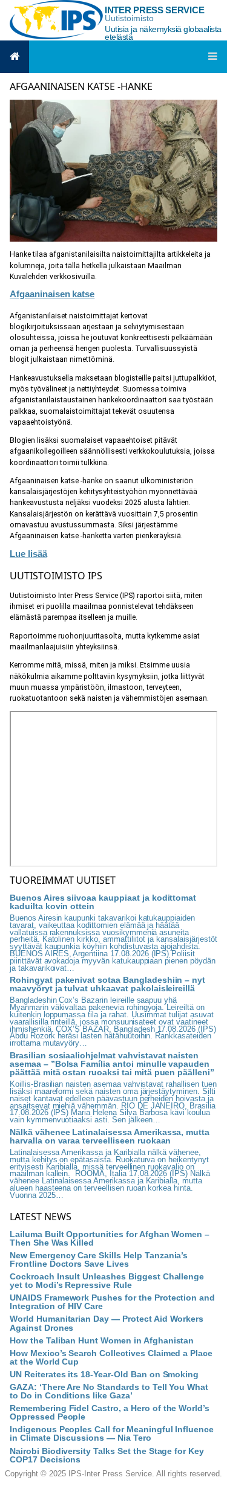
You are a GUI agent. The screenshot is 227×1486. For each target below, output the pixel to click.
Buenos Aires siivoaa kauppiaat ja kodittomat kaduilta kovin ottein (103, 902)
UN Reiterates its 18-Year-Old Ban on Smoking (104, 1374)
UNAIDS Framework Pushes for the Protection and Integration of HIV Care (112, 1302)
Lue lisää (28, 553)
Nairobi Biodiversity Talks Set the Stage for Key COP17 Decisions (107, 1455)
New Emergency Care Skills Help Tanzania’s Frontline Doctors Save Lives (99, 1259)
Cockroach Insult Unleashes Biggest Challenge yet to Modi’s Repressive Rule (107, 1281)
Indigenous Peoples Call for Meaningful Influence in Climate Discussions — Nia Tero (112, 1433)
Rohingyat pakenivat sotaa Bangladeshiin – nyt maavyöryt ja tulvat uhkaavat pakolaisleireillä (107, 984)
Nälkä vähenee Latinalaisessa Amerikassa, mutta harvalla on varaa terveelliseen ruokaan (109, 1136)
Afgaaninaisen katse (52, 294)
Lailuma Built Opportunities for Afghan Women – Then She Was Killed (109, 1238)
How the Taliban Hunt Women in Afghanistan (102, 1340)
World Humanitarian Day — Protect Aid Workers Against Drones (106, 1323)
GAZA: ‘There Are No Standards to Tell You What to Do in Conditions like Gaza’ (109, 1391)
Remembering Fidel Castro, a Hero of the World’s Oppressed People (109, 1412)
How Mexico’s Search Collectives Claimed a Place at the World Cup (111, 1357)
